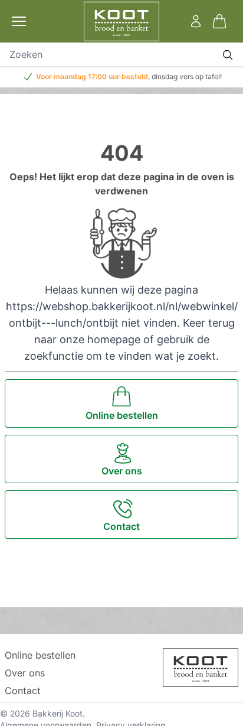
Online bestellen (40, 655)
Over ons (25, 673)
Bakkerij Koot (57, 713)
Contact (23, 690)
